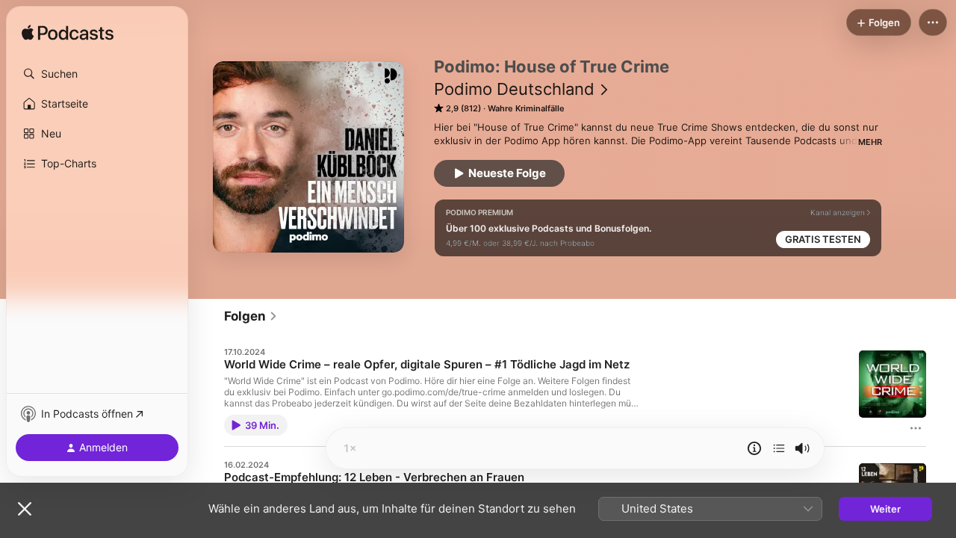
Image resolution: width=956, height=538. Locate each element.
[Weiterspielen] (779, 448)
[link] (251, 316)
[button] (97, 74)
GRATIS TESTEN (823, 239)
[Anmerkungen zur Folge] (754, 448)
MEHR (870, 142)
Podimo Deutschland (514, 89)
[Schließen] (24, 509)
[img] (68, 33)
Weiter (885, 509)
